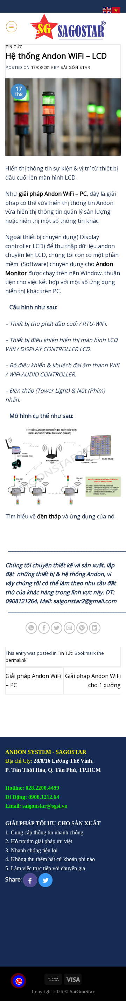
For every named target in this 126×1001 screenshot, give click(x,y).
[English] (107, 9)
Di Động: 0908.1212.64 (32, 797)
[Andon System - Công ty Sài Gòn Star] (68, 27)
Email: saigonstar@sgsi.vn (36, 806)
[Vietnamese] (116, 9)
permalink (16, 660)
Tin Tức (14, 46)
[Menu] (11, 26)
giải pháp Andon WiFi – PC (53, 194)
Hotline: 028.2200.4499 (32, 788)
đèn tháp (49, 516)
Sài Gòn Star (75, 67)
